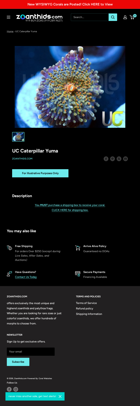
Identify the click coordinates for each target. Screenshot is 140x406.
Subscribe (18, 361)
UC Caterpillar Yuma (26, 31)
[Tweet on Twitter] (119, 158)
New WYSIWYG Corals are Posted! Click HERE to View (70, 4)
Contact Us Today (26, 277)
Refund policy (84, 308)
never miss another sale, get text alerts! (32, 396)
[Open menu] (8, 17)
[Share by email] (125, 158)
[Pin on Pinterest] (112, 158)
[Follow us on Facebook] (9, 389)
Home (10, 31)
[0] (132, 17)
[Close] (60, 396)
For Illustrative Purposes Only (40, 173)
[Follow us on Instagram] (15, 389)
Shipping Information (89, 314)
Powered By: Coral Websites (39, 378)
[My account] (125, 17)
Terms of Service (86, 303)
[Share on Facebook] (106, 158)
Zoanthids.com (22, 158)
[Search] (113, 17)
